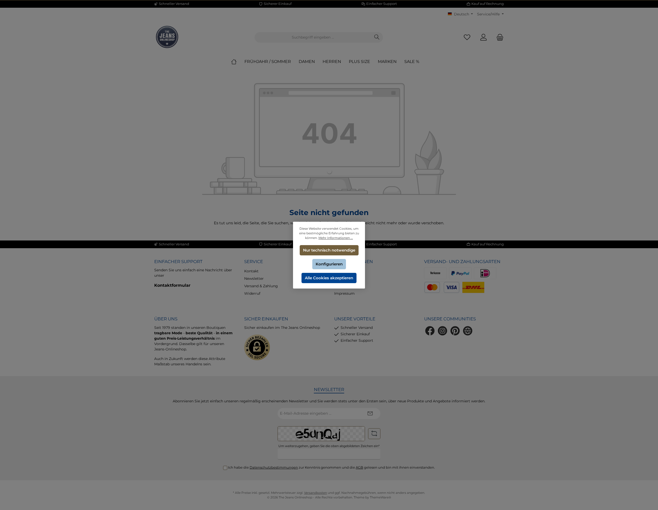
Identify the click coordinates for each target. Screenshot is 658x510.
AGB (359, 467)
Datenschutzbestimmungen (274, 467)
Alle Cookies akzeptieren (329, 277)
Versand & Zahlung (261, 286)
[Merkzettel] (467, 37)
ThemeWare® (380, 497)
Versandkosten (315, 493)
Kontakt (251, 271)
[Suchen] (377, 37)
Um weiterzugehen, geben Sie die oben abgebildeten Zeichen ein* (329, 446)
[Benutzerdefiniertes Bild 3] (473, 287)
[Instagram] (442, 331)
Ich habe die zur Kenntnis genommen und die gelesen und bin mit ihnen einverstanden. (331, 467)
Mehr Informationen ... (335, 238)
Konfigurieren (329, 264)
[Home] (237, 61)
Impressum (344, 293)
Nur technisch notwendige (329, 250)
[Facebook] (430, 331)
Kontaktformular (172, 285)
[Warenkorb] (498, 37)
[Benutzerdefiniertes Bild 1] (485, 273)
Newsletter (254, 278)
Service (253, 261)
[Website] (467, 331)
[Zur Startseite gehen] (167, 37)
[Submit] (370, 413)
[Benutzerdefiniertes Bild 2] (442, 287)
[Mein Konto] (483, 37)
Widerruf (252, 293)
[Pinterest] (455, 331)
